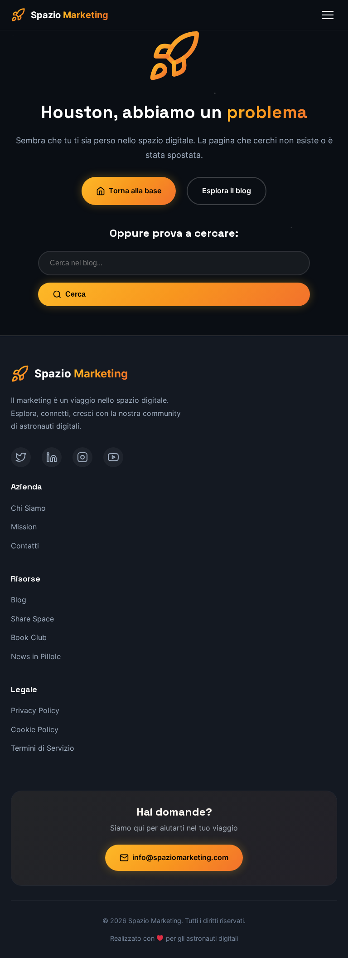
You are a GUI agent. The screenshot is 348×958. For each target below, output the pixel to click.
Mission (24, 526)
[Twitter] (21, 457)
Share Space (32, 618)
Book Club (29, 637)
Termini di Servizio (42, 748)
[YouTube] (113, 457)
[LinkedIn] (52, 457)
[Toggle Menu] (328, 15)
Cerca (75, 294)
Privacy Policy (35, 710)
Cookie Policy (34, 729)
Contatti (25, 545)
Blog (18, 599)
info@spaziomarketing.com (180, 857)
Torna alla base (135, 190)
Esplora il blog (226, 190)
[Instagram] (82, 457)
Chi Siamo (28, 508)
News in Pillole (36, 656)
